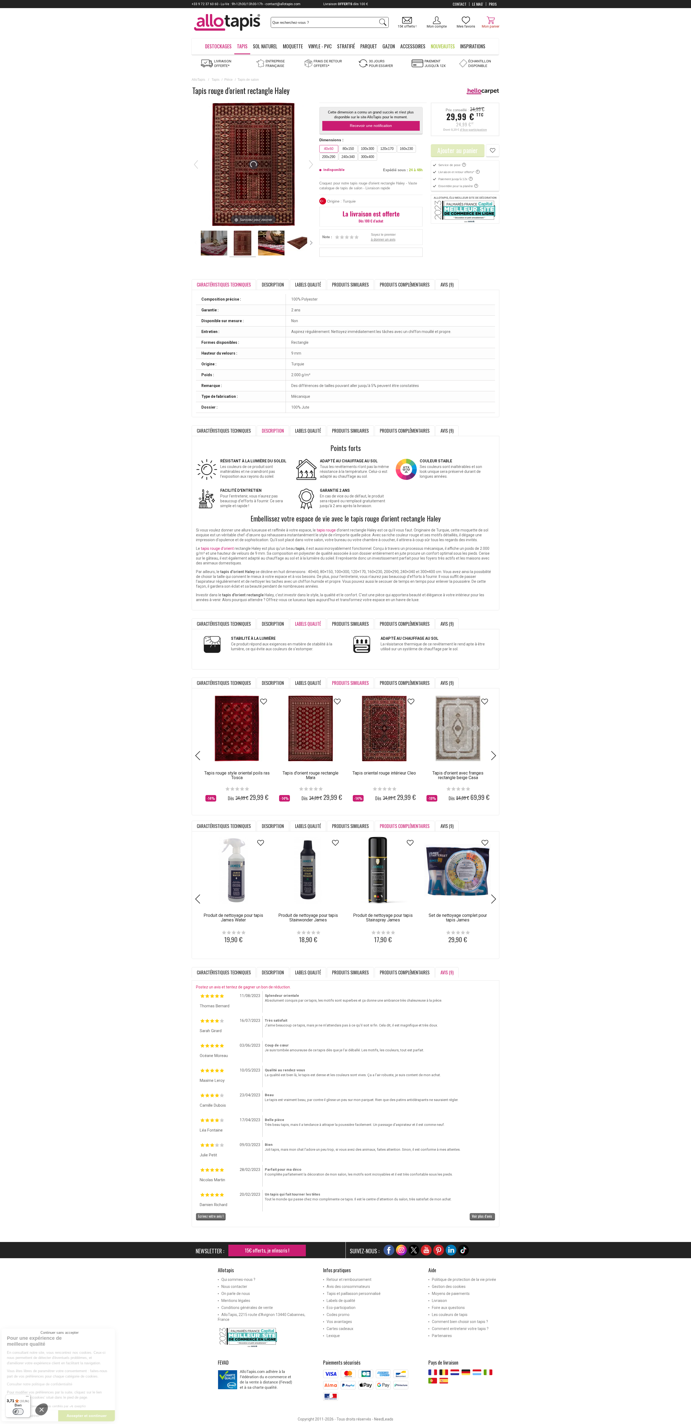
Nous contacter (234, 1286)
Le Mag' (477, 4)
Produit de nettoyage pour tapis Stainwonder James (308, 917)
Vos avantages (339, 1321)
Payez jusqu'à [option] (345, 4)
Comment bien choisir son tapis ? (460, 1321)
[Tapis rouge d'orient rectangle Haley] (214, 243)
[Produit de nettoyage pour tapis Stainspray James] (383, 870)
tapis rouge (326, 530)
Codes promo (338, 1314)
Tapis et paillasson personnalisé (354, 1293)
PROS (493, 4)
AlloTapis (198, 80)
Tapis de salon (248, 80)
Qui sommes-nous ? (238, 1279)
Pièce (228, 80)
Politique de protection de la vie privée (464, 1279)
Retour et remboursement (349, 1279)
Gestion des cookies (449, 1286)
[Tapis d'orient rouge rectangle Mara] (310, 728)
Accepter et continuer (120, 1415)
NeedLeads (383, 1419)
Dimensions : (331, 140)
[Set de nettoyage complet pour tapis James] (457, 870)
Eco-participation (341, 1307)
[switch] (18, 1411)
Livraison (439, 1300)
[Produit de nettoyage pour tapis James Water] (233, 870)
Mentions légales (235, 1300)
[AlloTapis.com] (227, 23)
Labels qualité (308, 284)
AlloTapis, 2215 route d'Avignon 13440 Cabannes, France (261, 1317)
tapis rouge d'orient (217, 548)
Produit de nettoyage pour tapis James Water (233, 917)
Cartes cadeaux (340, 1329)
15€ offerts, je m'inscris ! (267, 1250)
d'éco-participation (473, 129)
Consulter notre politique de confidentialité (73, 1384)
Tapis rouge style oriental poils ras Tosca (237, 775)
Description (273, 284)
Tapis (215, 80)
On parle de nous (235, 1293)
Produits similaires (350, 284)
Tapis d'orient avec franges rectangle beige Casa (457, 775)
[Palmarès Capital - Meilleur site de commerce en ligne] (465, 209)
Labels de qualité (341, 1300)
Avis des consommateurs (348, 1286)
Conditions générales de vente (247, 1307)
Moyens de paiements (451, 1293)
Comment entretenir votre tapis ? (460, 1329)
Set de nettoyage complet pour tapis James (458, 917)
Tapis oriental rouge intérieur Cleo (384, 773)
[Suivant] (311, 164)
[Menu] (27, 1397)
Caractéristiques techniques (224, 430)
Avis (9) (447, 284)
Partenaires (442, 1336)
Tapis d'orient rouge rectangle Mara (310, 775)
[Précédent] (196, 164)
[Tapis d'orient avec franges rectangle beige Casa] (458, 728)
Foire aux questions (448, 1307)
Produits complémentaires (404, 284)
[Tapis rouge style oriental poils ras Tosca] (237, 728)
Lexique (333, 1336)
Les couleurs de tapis (450, 1314)
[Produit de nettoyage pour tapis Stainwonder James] (308, 870)
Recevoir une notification (371, 125)
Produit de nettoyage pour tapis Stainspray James (383, 917)
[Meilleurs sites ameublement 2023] (266, 1337)
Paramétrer (63, 1415)
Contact (459, 4)
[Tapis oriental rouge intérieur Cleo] (384, 728)
